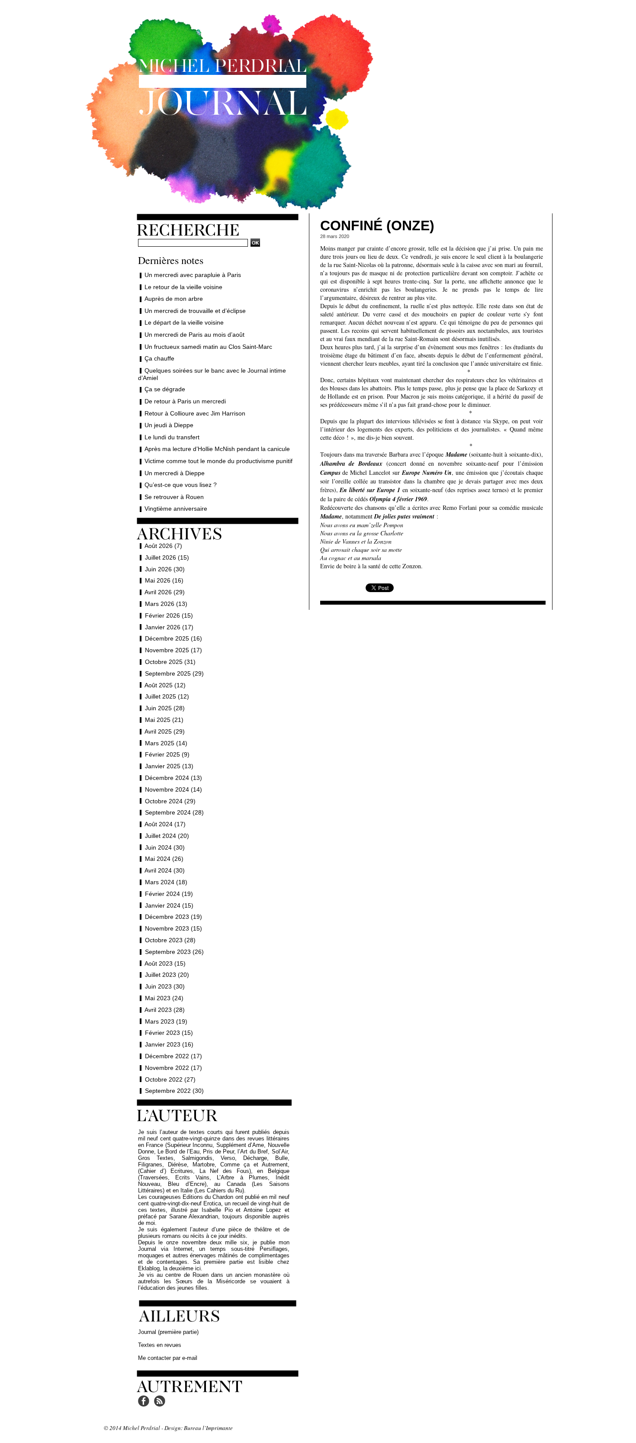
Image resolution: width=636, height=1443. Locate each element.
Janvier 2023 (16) (169, 1044)
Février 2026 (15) (169, 615)
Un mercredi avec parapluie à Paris (193, 274)
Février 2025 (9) (167, 754)
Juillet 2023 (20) (167, 974)
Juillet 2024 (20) (167, 835)
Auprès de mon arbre (174, 298)
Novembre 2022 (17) (173, 1067)
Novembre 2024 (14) (173, 789)
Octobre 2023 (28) (170, 940)
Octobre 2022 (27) (170, 1079)
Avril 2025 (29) (165, 731)
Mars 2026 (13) (166, 603)
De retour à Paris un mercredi (185, 401)
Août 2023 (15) (165, 963)
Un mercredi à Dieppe (175, 473)
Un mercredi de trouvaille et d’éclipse (195, 310)
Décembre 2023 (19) (173, 916)
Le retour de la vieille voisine (183, 286)
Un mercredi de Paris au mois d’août (194, 334)
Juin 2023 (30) (165, 986)
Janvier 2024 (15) (169, 905)
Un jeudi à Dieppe (169, 425)
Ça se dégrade (165, 389)
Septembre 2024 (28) (174, 812)
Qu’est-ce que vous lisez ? (181, 484)
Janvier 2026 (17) (169, 627)
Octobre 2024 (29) (170, 801)
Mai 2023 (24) (164, 998)
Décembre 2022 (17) (173, 1056)
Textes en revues (159, 1345)
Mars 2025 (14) (166, 743)
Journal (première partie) (168, 1332)
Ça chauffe (159, 358)
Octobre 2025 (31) (170, 661)
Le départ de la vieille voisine (184, 322)
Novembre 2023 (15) (173, 928)
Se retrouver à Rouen (174, 496)
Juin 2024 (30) (165, 847)
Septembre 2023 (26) (174, 951)
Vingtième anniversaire (176, 508)
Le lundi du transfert (172, 437)
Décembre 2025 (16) (173, 638)
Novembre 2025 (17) (173, 650)
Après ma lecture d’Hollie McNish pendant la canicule (217, 448)
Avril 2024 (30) (165, 870)
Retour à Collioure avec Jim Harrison (195, 413)
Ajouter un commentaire (433, 598)
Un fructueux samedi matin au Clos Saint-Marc (208, 346)
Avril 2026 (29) (165, 592)
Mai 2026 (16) (164, 580)
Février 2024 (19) (169, 893)
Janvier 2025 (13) (169, 766)
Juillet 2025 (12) (167, 696)
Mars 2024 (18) (166, 882)
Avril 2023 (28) (165, 1009)
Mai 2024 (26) (164, 858)
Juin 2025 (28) (165, 708)
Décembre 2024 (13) (173, 777)
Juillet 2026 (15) (167, 557)
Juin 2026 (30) (165, 569)
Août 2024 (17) (165, 824)
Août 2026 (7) (163, 545)
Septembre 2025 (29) (174, 673)
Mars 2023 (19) (166, 1021)
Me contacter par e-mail (167, 1358)
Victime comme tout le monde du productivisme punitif (218, 460)
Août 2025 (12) (165, 685)
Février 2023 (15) (169, 1032)
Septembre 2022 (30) (174, 1090)
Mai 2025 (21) (164, 719)
